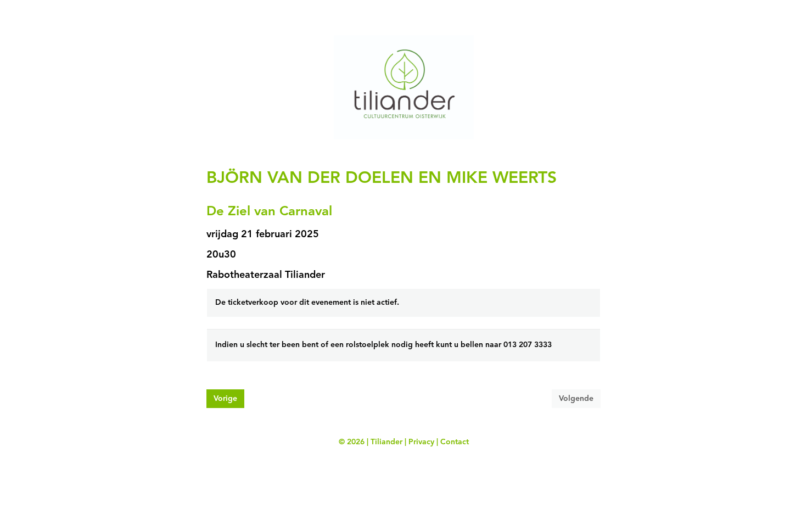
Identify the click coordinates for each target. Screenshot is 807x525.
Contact (454, 442)
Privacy (421, 442)
